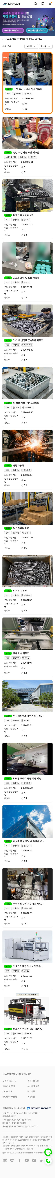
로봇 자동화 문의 (9, 1081)
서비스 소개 (7, 1091)
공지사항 (31, 1091)
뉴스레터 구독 (33, 1086)
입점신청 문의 (33, 1081)
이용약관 (31, 1096)
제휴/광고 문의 (8, 1086)
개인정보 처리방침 (10, 1096)
